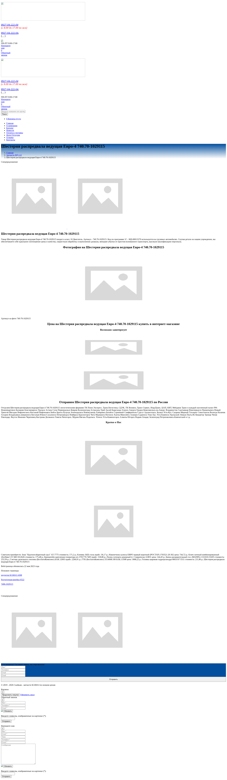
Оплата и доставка (14, 133)
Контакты (10, 140)
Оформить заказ (27, 695)
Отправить (113, 679)
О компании (11, 126)
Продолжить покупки (10, 695)
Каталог (10, 128)
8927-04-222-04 (9, 24)
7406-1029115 (7, 584)
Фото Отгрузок (13, 135)
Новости (10, 130)
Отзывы (10, 137)
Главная (9, 123)
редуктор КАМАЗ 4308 (11, 575)
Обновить (8, 711)
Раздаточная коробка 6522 (12, 579)
